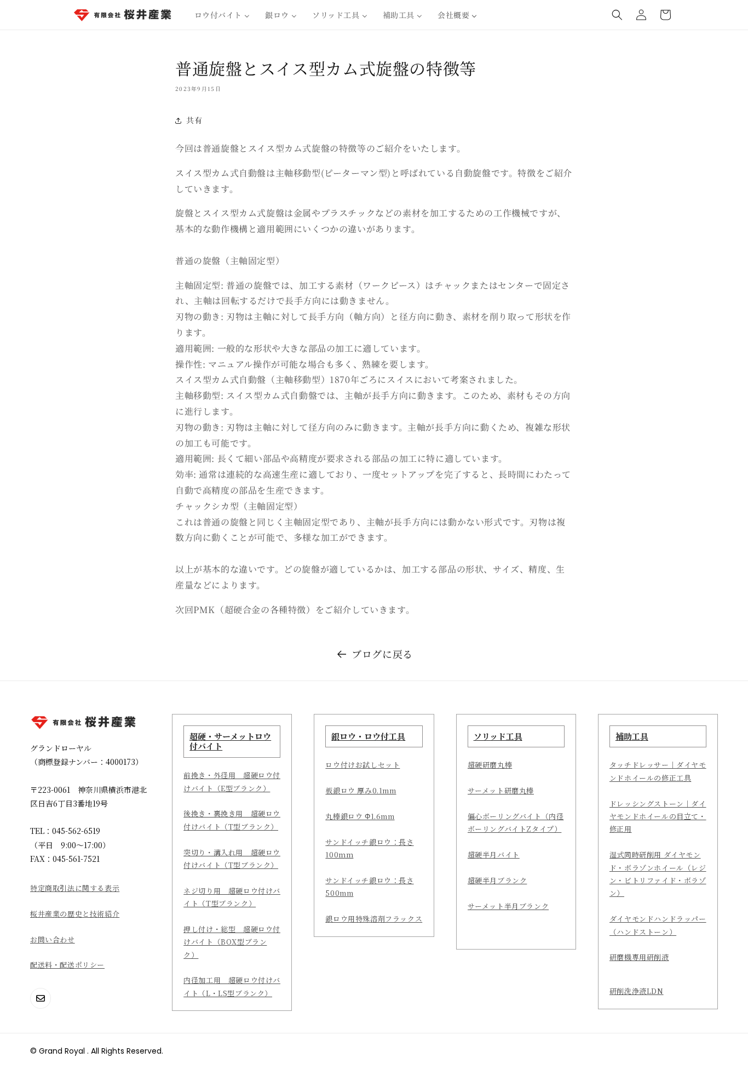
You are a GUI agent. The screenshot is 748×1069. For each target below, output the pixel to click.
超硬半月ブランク (497, 880)
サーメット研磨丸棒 (501, 790)
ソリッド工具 (498, 736)
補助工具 (631, 736)
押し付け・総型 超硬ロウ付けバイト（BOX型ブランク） (231, 942)
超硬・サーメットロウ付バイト (230, 741)
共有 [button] (194, 120)
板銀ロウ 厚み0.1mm (360, 790)
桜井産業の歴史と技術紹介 (74, 913)
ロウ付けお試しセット (362, 764)
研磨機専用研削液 (639, 957)
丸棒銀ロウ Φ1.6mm (359, 816)
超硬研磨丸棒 (490, 764)
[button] (617, 15)
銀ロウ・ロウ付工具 (368, 736)
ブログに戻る (382, 654)
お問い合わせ (52, 939)
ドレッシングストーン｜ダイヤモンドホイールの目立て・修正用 (657, 816)
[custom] (40, 998)
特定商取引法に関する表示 (74, 888)
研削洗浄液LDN (636, 991)
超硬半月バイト (494, 854)
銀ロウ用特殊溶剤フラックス (373, 918)
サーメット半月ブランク (508, 906)
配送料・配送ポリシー (67, 964)
